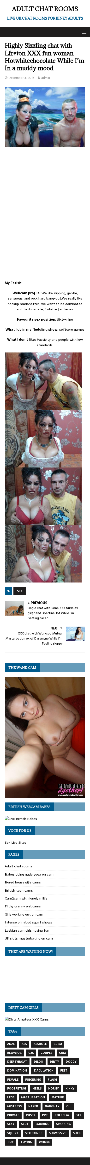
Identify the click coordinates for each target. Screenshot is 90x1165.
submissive (57, 1133)
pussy (30, 1115)
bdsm (58, 1044)
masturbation (33, 1097)
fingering (33, 1079)
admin (45, 77)
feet (63, 1070)
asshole (40, 1044)
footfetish (16, 1088)
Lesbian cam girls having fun (27, 930)
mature (58, 1097)
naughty (52, 1106)
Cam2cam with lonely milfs (26, 898)
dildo (38, 1061)
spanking (63, 1124)
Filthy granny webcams (23, 906)
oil (68, 1106)
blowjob (14, 1052)
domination (17, 1070)
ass (24, 1044)
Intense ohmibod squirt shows (28, 922)
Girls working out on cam (24, 914)
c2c (31, 1052)
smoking (42, 1124)
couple (46, 1052)
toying (26, 1142)
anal (11, 1044)
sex (19, 591)
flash (52, 1079)
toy (10, 1142)
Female (12, 1079)
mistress (14, 1106)
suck (77, 1133)
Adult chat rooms (18, 866)
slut (25, 1124)
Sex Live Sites (15, 842)
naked (33, 1106)
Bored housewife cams (23, 882)
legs (10, 1097)
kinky (70, 1088)
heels (37, 1088)
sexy (10, 1124)
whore (44, 1142)
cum (62, 1052)
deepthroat (17, 1061)
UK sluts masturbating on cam (29, 938)
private (13, 1115)
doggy (71, 1061)
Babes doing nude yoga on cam (29, 874)
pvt (45, 1115)
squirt (12, 1133)
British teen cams (19, 890)
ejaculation (44, 1070)
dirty (54, 1061)
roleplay (62, 1115)
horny (53, 1088)
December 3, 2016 (22, 77)
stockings (33, 1133)
